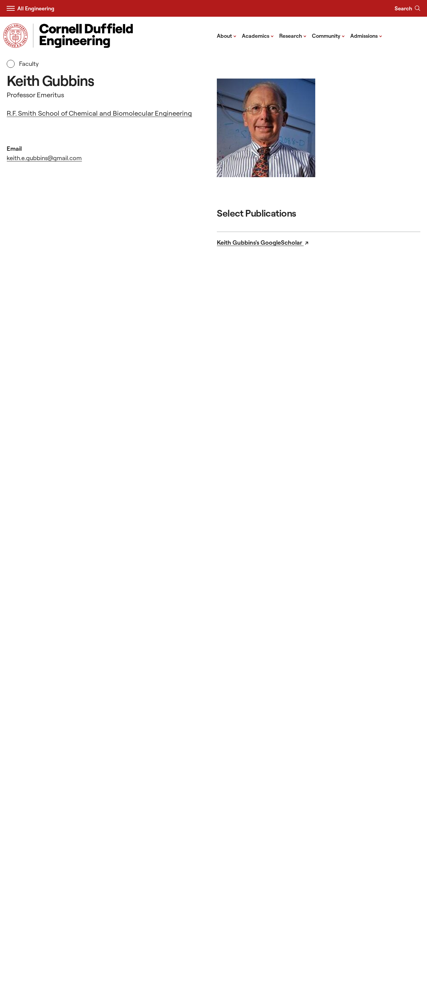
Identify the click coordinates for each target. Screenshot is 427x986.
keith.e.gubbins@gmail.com (44, 158)
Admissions (366, 35)
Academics (258, 35)
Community (328, 35)
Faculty (28, 64)
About (227, 35)
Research (293, 35)
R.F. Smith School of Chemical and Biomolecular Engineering (99, 113)
